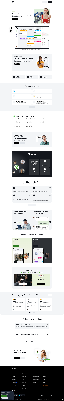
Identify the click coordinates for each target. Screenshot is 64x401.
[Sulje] (12, 392)
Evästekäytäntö (6, 399)
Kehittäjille (44, 379)
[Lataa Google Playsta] (22, 395)
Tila (51, 399)
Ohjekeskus (44, 373)
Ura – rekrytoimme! (45, 385)
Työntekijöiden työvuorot (36, 379)
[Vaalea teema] (11, 28)
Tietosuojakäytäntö (10, 399)
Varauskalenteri (14, 373)
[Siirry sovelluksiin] (40, 49)
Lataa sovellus (44, 376)
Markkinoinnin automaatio (36, 376)
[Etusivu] (14, 2)
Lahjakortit (13, 376)
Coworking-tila (24, 386)
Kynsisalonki (24, 376)
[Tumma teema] (11, 31)
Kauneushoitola (24, 373)
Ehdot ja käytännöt (40, 399)
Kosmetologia (24, 382)
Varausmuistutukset (14, 379)
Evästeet (49, 399)
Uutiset (44, 382)
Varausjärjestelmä (35, 373)
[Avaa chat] (62, 399)
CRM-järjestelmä (35, 382)
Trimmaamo (23, 385)
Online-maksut (14, 382)
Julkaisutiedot (45, 399)
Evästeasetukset (3, 399)
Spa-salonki (23, 379)
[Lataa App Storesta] (15, 395)
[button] (49, 295)
